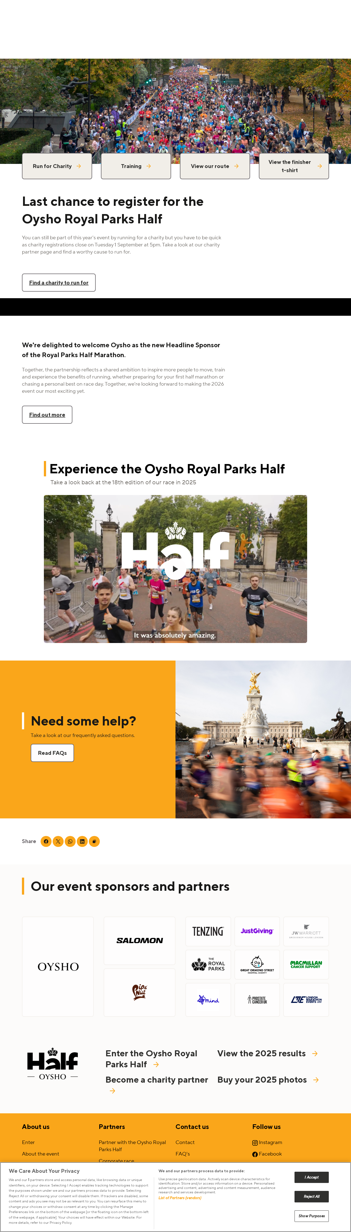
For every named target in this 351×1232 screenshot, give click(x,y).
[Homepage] (52, 1064)
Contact (185, 1142)
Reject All (311, 1196)
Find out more (47, 414)
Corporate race (116, 1161)
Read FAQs (52, 753)
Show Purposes (312, 1216)
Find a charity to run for (59, 282)
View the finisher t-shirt (289, 166)
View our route (210, 166)
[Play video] (175, 569)
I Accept (312, 1177)
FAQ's (183, 1154)
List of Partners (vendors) (179, 1198)
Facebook (270, 1154)
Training (131, 166)
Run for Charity (52, 166)
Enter (28, 1142)
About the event (40, 1154)
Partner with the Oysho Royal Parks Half (132, 1146)
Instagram (270, 1142)
